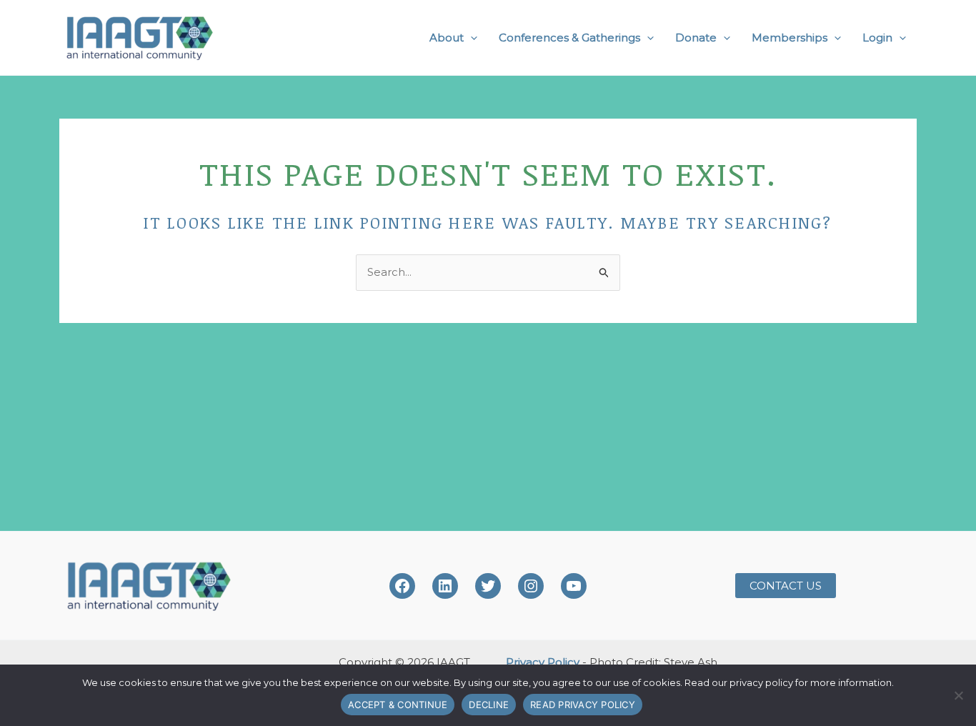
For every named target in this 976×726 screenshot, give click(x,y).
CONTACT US (786, 585)
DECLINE (489, 704)
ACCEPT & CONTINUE (397, 704)
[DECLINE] (958, 695)
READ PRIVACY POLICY (582, 704)
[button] (470, 37)
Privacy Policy (542, 662)
